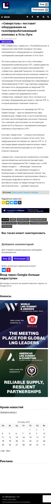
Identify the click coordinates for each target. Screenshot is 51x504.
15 (30, 437)
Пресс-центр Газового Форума (25, 192)
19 (10, 441)
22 (30, 441)
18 (3, 441)
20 (17, 441)
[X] (19, 202)
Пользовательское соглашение (16, 502)
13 (17, 437)
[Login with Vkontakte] (4, 270)
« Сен (2, 451)
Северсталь (23, 223)
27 (17, 445)
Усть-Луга (6, 226)
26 (10, 445)
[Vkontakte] (15, 202)
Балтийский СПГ (38, 219)
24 (44, 441)
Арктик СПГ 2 (23, 219)
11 (3, 437)
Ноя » (8, 451)
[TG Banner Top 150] (25, 210)
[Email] (7, 202)
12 (10, 437)
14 (23, 437)
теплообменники (39, 223)
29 (30, 445)
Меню (7, 17)
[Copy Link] (3, 202)
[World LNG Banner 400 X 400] (24, 324)
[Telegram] (11, 202)
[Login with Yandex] (8, 270)
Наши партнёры (9, 499)
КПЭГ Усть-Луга (9, 223)
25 (3, 445)
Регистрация (20, 259)
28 (23, 445)
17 (44, 437)
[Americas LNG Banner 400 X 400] (24, 373)
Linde (12, 219)
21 (23, 441)
